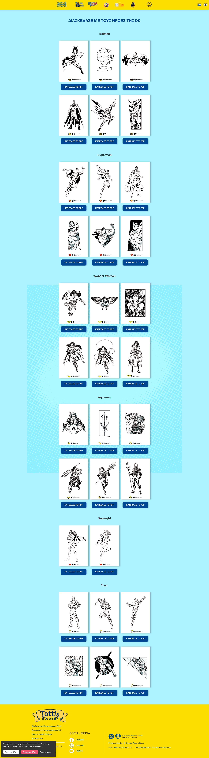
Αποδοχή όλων (11, 752)
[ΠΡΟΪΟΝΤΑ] (93, 5)
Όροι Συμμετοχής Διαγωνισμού (120, 747)
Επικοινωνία (37, 738)
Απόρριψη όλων (29, 752)
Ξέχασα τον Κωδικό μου (42, 734)
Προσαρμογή (45, 752)
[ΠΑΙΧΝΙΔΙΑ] (106, 5)
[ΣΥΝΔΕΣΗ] (149, 5)
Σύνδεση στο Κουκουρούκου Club (46, 726)
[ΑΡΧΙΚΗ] (61, 5)
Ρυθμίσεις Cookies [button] (115, 743)
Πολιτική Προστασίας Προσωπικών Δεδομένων (153, 747)
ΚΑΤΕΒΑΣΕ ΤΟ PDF (73, 87)
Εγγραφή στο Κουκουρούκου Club (46, 730)
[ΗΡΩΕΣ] (133, 5)
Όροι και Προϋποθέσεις (135, 743)
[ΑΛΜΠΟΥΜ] (79, 5)
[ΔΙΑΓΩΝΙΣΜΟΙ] (119, 5)
